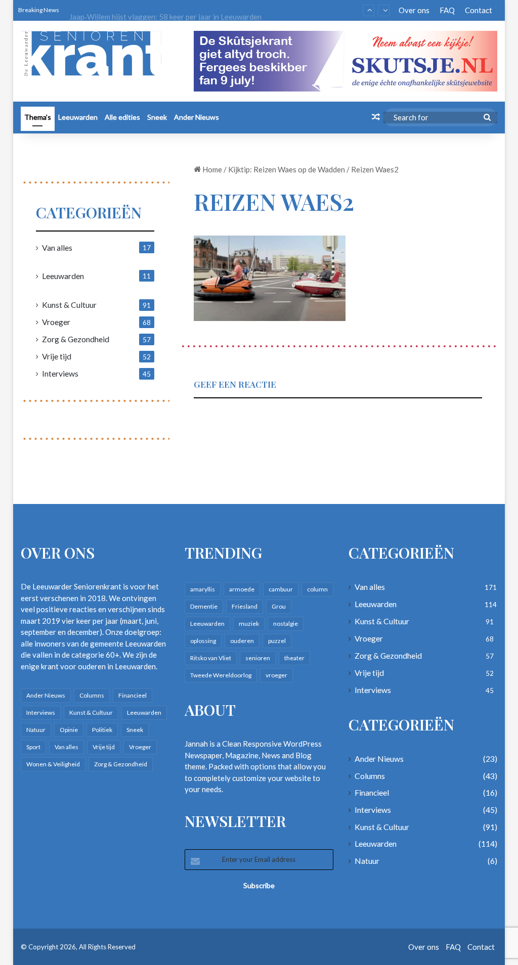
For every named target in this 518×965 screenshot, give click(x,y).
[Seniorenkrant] (95, 53)
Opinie (69, 729)
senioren (257, 658)
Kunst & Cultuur (69, 304)
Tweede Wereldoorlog (220, 675)
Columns (91, 695)
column (317, 589)
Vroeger (56, 322)
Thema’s (37, 117)
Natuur (36, 729)
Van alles (57, 247)
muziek (249, 623)
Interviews (60, 373)
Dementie (204, 606)
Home (211, 169)
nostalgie (285, 623)
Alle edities (122, 117)
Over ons (414, 10)
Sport (33, 747)
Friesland (244, 606)
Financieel (132, 695)
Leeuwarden (78, 117)
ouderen (242, 641)
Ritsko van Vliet (210, 658)
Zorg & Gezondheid (75, 339)
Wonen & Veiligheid (53, 764)
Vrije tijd (56, 356)
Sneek (157, 117)
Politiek (102, 729)
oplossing (203, 641)
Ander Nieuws (196, 117)
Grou (279, 606)
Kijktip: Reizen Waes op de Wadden (286, 169)
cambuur (281, 589)
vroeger (276, 675)
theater (294, 658)
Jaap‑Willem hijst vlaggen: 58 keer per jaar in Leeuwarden (165, 10)
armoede (241, 589)
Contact (478, 10)
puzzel (277, 641)
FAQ (447, 10)
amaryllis (202, 589)
